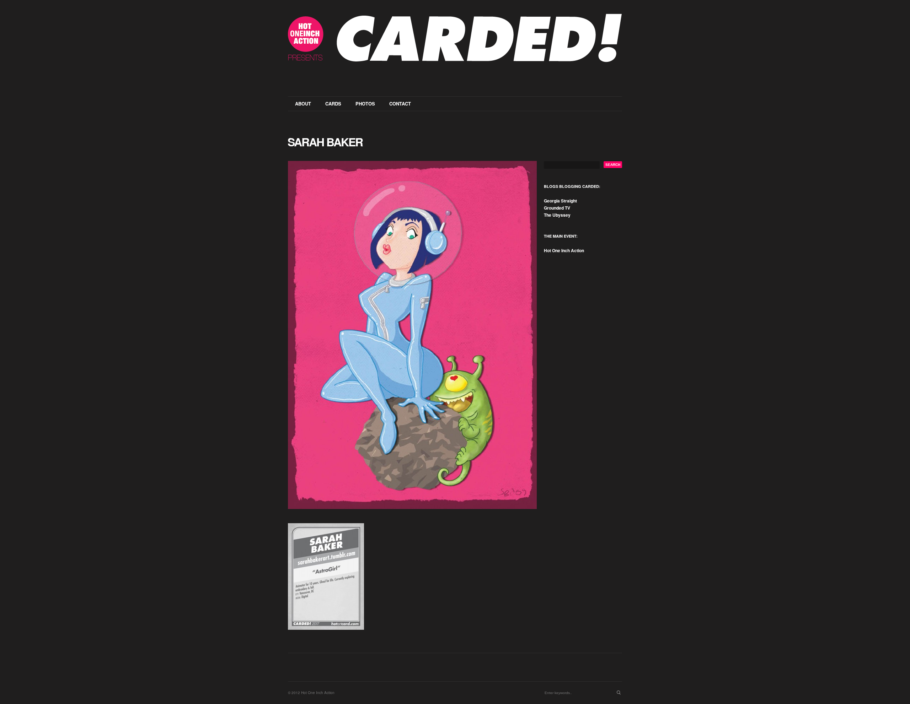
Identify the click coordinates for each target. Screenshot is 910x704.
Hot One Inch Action (564, 250)
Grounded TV (557, 208)
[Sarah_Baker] (412, 335)
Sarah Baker (325, 142)
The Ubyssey (557, 215)
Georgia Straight (560, 200)
